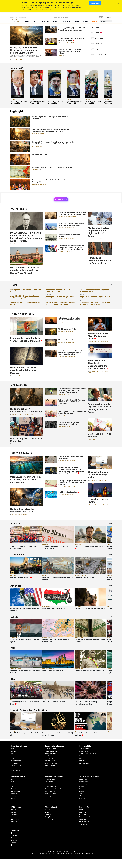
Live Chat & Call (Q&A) (51, 756)
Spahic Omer (61, 32)
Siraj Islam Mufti (15, 485)
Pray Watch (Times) (16, 760)
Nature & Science (50, 784)
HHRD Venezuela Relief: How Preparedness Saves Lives (68, 423)
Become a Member (50, 765)
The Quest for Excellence (67, 340)
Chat (98, 33)
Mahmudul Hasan (62, 216)
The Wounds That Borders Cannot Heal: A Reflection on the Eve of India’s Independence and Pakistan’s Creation (53, 143)
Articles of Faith (83, 751)
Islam (67, 32)
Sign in (101, 17)
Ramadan (82, 760)
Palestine (64, 415)
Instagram (15, 838)
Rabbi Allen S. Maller (63, 227)
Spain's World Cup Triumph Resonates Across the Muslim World (72, 412)
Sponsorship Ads (84, 821)
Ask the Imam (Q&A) (50, 753)
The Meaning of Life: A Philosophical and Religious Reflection (50, 118)
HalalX (12, 817)
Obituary (64, 405)
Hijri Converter (15, 763)
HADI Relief (14, 814)
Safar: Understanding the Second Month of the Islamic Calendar (70, 319)
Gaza (43, 169)
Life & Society (49, 781)
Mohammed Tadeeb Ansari (95, 504)
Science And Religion (23, 514)
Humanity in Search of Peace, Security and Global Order (52, 167)
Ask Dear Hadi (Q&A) (51, 751)
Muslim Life (47, 121)
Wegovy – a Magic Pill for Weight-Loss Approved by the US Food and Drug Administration (72, 482)
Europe (81, 789)
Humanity (102, 266)
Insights (13, 786)
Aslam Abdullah (35, 146)
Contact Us (48, 812)
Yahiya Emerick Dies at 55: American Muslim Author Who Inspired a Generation (71, 401)
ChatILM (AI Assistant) (51, 748)
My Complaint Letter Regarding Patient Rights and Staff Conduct (98, 231)
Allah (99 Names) (84, 748)
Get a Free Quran (50, 758)
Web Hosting (83, 824)
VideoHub (99, 38)
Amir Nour (14, 243)
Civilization (42, 133)
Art (65, 55)
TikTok (14, 842)
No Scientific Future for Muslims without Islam (22, 510)
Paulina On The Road (63, 42)
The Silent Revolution (39, 155)
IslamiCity (16, 343)
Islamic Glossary (15, 791)
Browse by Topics (50, 791)
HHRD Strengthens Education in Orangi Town (26, 439)
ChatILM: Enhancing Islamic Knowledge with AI (98, 475)
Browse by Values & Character (53, 789)
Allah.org (13, 809)
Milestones (48, 814)
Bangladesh (71, 238)
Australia (81, 791)
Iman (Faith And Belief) (70, 322)
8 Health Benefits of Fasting (98, 500)
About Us (47, 809)
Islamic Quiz (14, 793)
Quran (20, 375)
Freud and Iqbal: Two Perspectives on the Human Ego (26, 410)
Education (22, 443)
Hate (94, 439)
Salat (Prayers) (83, 756)
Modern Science (71, 486)
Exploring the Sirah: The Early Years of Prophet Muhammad (25, 339)
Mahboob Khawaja (36, 169)
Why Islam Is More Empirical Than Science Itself (70, 457)
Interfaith (71, 227)
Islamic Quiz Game (16, 796)
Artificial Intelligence (69, 475)
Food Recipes (14, 784)
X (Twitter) (14, 835)
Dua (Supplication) (16, 765)
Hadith (12, 758)
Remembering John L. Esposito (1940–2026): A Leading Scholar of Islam (99, 408)
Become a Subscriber (51, 763)
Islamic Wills (82, 819)
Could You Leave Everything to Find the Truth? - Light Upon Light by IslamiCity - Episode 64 (71, 352)
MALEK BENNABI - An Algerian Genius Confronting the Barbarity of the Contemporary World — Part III (26, 236)
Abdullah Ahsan (15, 59)
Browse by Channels (50, 796)
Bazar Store (82, 812)
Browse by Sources (50, 793)
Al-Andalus (72, 42)
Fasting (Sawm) (70, 494)
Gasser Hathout (62, 494)
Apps (12, 779)
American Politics (69, 251)
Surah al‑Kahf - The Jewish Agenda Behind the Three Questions (23, 370)
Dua (96, 49)
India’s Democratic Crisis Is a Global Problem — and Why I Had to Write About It (24, 270)
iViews (93, 239)
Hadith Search (100, 55)
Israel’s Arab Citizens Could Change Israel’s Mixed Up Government (71, 224)
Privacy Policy (49, 817)
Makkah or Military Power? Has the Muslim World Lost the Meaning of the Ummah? (53, 181)
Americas (81, 786)
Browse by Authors (50, 786)
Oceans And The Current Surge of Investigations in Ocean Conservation (25, 479)
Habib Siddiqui (15, 276)
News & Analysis (84, 784)
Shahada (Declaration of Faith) (87, 753)
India (41, 146)
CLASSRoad (14, 821)
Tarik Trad (60, 251)
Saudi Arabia (43, 184)
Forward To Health (96, 371)
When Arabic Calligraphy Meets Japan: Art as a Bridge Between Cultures (69, 51)
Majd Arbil (60, 55)
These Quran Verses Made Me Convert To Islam (98, 336)
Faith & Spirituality (50, 779)
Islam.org (13, 812)
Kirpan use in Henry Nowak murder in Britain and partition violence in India (72, 213)
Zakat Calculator (15, 770)
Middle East (82, 798)
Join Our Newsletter (50, 760)
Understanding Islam (17, 768)
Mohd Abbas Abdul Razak (37, 121)
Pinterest (14, 845)
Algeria (19, 243)
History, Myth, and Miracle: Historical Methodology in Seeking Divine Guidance (24, 50)
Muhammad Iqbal (29, 414)
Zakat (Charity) (83, 758)
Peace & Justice (83, 781)
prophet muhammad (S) (25, 343)
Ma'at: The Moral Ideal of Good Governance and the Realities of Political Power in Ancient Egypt (50, 130)
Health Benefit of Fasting (67, 492)
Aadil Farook (34, 157)
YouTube (14, 840)
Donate (81, 809)
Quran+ (13, 756)
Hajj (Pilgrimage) (84, 763)
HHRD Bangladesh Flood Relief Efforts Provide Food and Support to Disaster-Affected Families (72, 390)
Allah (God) (14, 751)
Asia (80, 793)
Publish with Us (49, 819)
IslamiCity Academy (16, 819)
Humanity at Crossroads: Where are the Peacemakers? (99, 260)
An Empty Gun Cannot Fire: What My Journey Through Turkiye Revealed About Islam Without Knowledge (71, 29)
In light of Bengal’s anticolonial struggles (69, 235)
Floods (68, 394)
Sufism (40, 157)
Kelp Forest (23, 485)
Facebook (15, 833)
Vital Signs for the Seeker (67, 329)
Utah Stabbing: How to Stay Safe (99, 435)
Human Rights (99, 239)
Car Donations (83, 814)
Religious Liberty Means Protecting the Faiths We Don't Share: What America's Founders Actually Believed (71, 247)
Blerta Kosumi (15, 443)
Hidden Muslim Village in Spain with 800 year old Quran (71, 39)
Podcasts (98, 44)
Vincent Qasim (92, 341)
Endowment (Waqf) (84, 817)
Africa (81, 796)
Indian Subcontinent (72, 216)
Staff (59, 405)
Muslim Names (15, 789)
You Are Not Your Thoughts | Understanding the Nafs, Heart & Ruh (97, 364)
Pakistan (22, 59)
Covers (12, 781)
